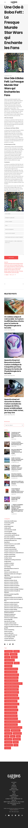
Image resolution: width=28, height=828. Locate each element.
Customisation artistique (10, 533)
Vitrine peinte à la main (9, 640)
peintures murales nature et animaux (13, 607)
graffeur (12, 736)
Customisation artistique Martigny (11, 689)
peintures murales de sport (10, 604)
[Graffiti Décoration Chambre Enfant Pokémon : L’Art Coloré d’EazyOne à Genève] (7, 467)
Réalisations (14, 789)
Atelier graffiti (7, 528)
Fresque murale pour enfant (11, 551)
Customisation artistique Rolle (11, 712)
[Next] (19, 284)
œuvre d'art (17, 269)
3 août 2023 (13, 494)
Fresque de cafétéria (9, 545)
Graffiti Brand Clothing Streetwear (12, 559)
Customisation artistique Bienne (11, 668)
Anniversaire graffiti (9, 522)
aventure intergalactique (15, 265)
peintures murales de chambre (11, 585)
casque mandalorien (10, 266)
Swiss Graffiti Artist (8, 633)
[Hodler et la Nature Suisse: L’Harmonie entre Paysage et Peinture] (7, 460)
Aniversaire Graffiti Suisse (10, 521)
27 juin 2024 (13, 439)
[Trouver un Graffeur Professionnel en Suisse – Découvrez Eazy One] (7, 444)
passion (5, 271)
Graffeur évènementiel (9, 556)
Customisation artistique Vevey (11, 724)
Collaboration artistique (9, 660)
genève (7, 736)
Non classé (7, 570)
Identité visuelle (16, 739)
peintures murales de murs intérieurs (13, 597)
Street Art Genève (9, 745)
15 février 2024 (14, 501)
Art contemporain (9, 651)
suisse (16, 745)
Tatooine (21, 271)
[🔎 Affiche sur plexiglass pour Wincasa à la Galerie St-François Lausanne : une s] (7, 506)
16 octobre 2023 (14, 478)
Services (14, 788)
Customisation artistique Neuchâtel (12, 698)
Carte (14, 794)
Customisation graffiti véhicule (11, 535)
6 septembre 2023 (14, 470)
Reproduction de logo (9, 621)
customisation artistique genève (11, 680)
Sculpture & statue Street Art (11, 624)
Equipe (14, 785)
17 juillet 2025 (14, 513)
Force (13, 268)
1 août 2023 (13, 454)
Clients (14, 786)
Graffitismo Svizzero (9, 563)
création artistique (9, 663)
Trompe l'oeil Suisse (9, 638)
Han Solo (9, 269)
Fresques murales (17, 733)
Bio (14, 783)
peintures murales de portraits (11, 602)
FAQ (14, 792)
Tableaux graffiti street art (10, 635)
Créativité (16, 663)
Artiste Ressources (8, 526)
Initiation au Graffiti (9, 565)
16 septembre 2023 (15, 462)
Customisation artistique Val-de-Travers (12, 721)
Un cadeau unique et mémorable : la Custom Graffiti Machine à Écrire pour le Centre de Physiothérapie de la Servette (14, 322)
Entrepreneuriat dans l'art (10, 540)
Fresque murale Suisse (9, 554)
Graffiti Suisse (7, 561)
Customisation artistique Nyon (11, 701)
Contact (14, 797)
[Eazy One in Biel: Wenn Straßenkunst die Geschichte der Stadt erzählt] (7, 451)
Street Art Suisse (8, 631)
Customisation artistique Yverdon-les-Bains (13, 727)
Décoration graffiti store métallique (12, 538)
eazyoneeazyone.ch (14, 809)
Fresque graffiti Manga (9, 547)
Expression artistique (15, 730)
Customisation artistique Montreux (12, 692)
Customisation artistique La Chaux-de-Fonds (13, 683)
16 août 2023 (13, 446)
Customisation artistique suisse (11, 718)
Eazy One (6, 262)
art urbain (7, 657)
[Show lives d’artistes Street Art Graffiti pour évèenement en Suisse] (7, 476)
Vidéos (14, 804)
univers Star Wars (15, 272)
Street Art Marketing (9, 629)
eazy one (7, 730)
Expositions (7, 542)
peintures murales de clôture (11, 587)
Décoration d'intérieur (9, 537)
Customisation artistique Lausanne (12, 686)
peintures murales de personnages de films (14, 263)
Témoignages (14, 795)
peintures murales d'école (10, 580)
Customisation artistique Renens (11, 709)
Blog (14, 791)
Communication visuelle (10, 530)
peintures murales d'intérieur (11, 582)
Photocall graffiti (8, 619)
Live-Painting (7, 566)
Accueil (14, 782)
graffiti (18, 736)
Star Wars (17, 271)
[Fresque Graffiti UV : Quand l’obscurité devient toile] (7, 499)
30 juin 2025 (6, 329)
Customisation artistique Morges (11, 695)
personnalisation (8, 742)
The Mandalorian (7, 272)
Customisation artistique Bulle (11, 671)
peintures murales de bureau (11, 584)
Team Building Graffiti (9, 636)
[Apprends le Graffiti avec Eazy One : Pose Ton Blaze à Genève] (7, 483)
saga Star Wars (11, 271)
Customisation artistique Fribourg (11, 677)
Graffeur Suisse (8, 558)
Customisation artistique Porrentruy (12, 704)
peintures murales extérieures (11, 606)
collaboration (14, 657)
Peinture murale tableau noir (11, 572)
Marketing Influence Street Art (11, 568)
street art (15, 742)
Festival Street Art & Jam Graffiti (12, 544)
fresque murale (17, 268)
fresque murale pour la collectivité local (13, 552)
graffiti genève (8, 739)
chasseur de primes (19, 266)
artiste (7, 654)
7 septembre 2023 (8, 75)
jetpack (13, 269)
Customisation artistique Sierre (11, 715)
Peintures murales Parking (10, 609)
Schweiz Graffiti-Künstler (10, 623)
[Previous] (9, 284)
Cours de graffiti (8, 531)
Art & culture (7, 524)
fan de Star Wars (7, 268)
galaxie (5, 269)
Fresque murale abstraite (10, 549)
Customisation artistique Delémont (12, 674)
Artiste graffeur (13, 654)
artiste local (6, 265)
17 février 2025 (14, 485)
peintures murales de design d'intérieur (13, 589)
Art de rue (16, 651)
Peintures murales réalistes (11, 617)
